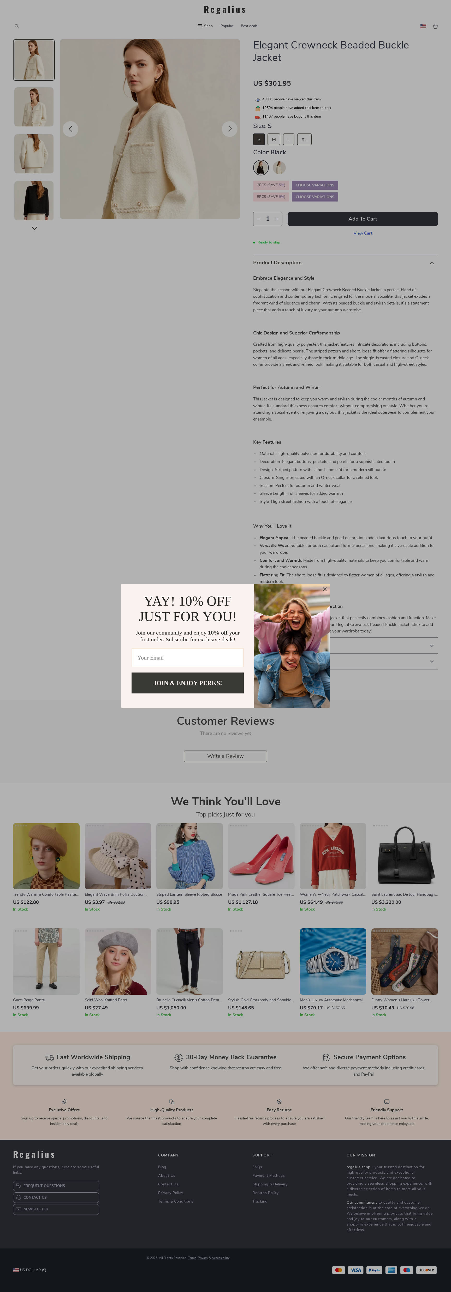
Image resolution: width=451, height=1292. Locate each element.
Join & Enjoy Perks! (187, 683)
